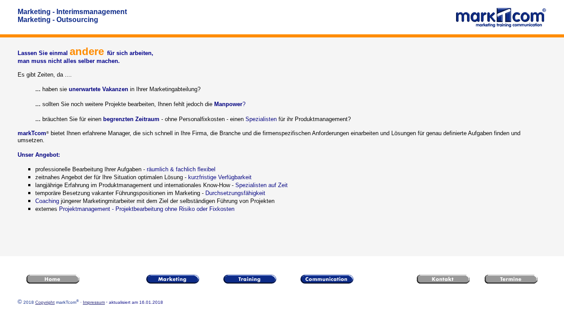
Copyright (45, 302)
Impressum (94, 302)
